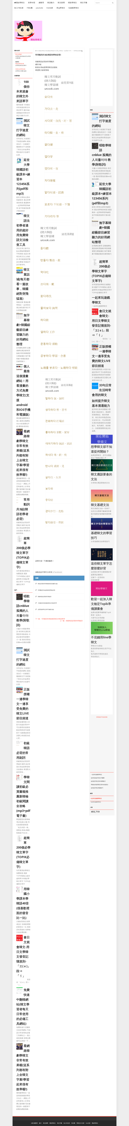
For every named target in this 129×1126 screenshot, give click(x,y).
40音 (32, 1123)
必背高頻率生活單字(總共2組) (46, 609)
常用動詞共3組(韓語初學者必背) (23, 509)
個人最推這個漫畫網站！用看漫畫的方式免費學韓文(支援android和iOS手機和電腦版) (23, 390)
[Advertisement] (80, 31)
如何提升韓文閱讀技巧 (97, 788)
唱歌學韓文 (72, 2)
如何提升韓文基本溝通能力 (98, 781)
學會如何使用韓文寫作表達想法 (99, 784)
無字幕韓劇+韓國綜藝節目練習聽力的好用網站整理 (23, 329)
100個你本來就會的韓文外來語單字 (23, 91)
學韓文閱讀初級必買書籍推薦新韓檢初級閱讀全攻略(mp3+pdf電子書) (23, 796)
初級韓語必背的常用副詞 (44, 596)
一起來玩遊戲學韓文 (96, 774)
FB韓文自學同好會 (20, 69)
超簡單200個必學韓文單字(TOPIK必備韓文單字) (23, 552)
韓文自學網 (18, 54)
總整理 (41, 2)
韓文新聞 (61, 2)
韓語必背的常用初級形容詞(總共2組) (48, 583)
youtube (39, 8)
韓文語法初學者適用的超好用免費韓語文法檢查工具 (23, 230)
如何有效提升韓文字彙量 (97, 778)
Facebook (58, 572)
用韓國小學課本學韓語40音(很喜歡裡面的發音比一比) (23, 903)
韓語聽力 (50, 2)
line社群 (49, 8)
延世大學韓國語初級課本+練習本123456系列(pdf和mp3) (102, 193)
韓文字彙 (83, 2)
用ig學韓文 (60, 8)
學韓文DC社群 (80, 1123)
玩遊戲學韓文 (73, 8)
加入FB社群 (18, 8)
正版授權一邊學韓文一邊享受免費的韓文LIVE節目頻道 (23, 703)
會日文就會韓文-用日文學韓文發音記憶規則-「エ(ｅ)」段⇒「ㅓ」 (23, 956)
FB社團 (29, 8)
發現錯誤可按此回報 (101, 717)
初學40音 (31, 2)
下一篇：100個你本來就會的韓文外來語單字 (50, 619)
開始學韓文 (20, 2)
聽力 (40, 1123)
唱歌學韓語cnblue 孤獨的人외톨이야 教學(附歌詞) (23, 610)
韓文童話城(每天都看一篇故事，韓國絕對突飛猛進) (23, 283)
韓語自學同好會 (19, 63)
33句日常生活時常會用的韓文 (102, 390)
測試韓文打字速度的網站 (101, 121)
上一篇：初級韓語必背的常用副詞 (71, 621)
